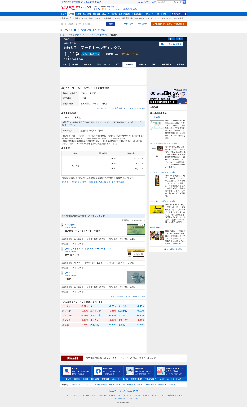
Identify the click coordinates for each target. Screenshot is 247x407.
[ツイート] (179, 38)
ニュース (105, 14)
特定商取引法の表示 (175, 395)
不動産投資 (136, 14)
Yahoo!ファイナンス (117, 391)
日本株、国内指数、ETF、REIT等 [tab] (106, 384)
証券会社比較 (124, 14)
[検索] (184, 2)
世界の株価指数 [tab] (127, 384)
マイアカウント (178, 14)
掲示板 (114, 14)
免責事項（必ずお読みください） (154, 395)
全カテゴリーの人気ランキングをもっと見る (127, 296)
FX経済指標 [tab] (150, 384)
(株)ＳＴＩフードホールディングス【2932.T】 (91, 35)
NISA (147, 14)
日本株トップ (65, 18)
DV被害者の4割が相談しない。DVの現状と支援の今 (81, 2)
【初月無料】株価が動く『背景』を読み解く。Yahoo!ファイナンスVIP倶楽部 (92, 182)
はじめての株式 (176, 18)
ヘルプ (153, 2)
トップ (63, 14)
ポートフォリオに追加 (172, 44)
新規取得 (110, 7)
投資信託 (96, 14)
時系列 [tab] (171, 384)
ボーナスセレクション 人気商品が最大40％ (121, 9)
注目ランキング (95, 18)
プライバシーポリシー (72, 395)
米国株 (78, 14)
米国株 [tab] (139, 384)
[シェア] (171, 38)
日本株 (71, 14)
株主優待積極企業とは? (176, 249)
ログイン (97, 9)
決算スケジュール (142, 18)
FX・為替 (87, 14)
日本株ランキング (80, 18)
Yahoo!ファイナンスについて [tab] (81, 384)
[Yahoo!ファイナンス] (76, 6)
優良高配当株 (127, 18)
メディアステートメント (131, 395)
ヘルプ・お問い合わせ (117, 398)
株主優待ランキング (112, 18)
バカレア (178, 2)
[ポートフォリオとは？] (74, 30)
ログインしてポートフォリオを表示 (93, 30)
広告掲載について (115, 395)
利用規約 (103, 395)
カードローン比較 (159, 14)
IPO (155, 18)
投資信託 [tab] (161, 384)
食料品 (73, 43)
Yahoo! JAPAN (143, 2)
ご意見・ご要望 (133, 398)
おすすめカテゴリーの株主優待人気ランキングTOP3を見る (121, 108)
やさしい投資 (128, 24)
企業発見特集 (142, 24)
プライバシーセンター (90, 395)
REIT (164, 18)
